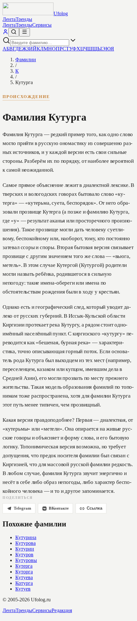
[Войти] (5, 33)
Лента (9, 19)
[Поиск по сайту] (13, 32)
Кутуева (24, 577)
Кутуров (24, 554)
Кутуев (23, 588)
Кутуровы (26, 560)
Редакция (62, 610)
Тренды (24, 19)
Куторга (24, 571)
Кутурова (25, 543)
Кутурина (25, 537)
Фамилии (25, 59)
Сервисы (42, 25)
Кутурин (24, 549)
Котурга (24, 583)
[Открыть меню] (24, 32)
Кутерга (23, 566)
